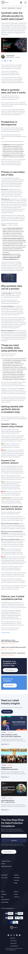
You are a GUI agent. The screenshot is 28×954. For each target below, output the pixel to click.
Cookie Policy (13, 943)
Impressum (12, 938)
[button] (21, 2)
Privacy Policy (13, 940)
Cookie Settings (14, 945)
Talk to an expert (5, 632)
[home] (7, 2)
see (8, 607)
